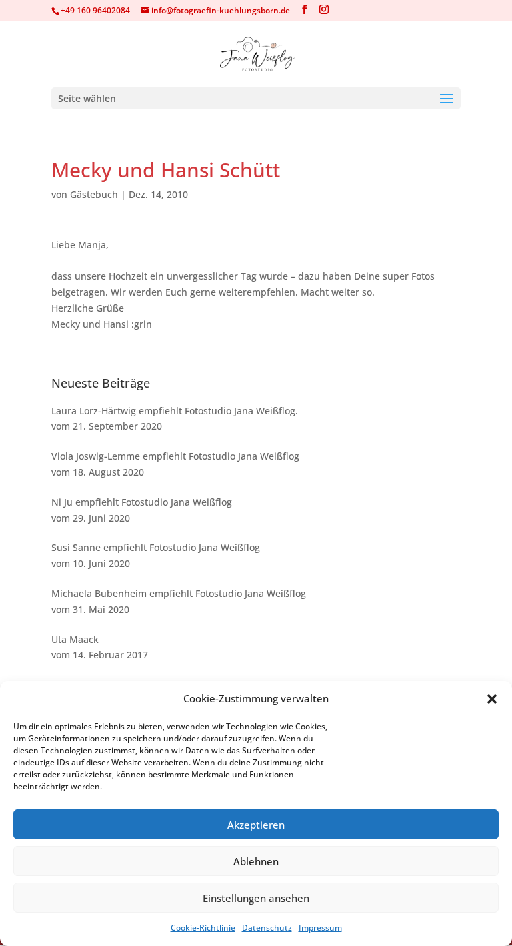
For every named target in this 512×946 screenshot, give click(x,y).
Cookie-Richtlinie (203, 927)
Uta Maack (75, 639)
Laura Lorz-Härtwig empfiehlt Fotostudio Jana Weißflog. (174, 410)
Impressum (320, 927)
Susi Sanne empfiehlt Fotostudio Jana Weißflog (155, 547)
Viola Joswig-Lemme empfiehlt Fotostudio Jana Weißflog (175, 456)
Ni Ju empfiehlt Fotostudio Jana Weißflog (141, 502)
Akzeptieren (256, 824)
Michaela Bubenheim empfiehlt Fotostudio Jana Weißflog (178, 593)
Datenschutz (267, 927)
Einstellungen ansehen (256, 898)
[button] (492, 699)
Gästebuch (94, 194)
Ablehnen (256, 861)
